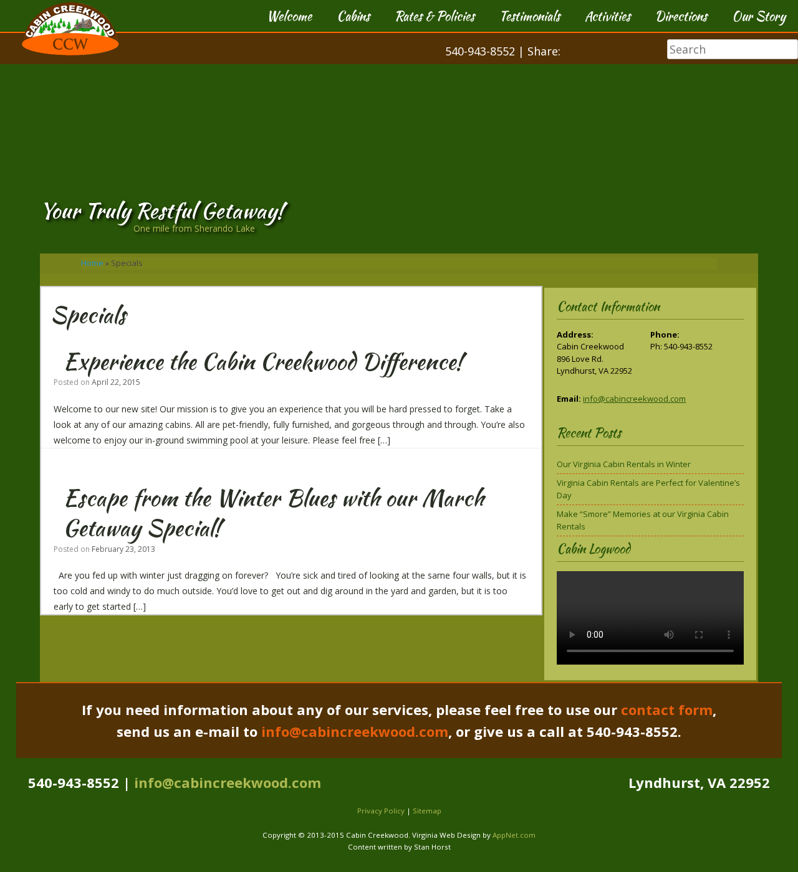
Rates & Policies (434, 16)
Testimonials (529, 16)
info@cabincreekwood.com (634, 398)
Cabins (353, 16)
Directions (681, 16)
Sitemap (427, 810)
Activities (607, 16)
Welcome (289, 16)
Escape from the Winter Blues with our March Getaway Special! (273, 512)
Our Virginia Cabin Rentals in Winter (624, 464)
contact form (667, 709)
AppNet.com (514, 835)
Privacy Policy (381, 810)
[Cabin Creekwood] (70, 61)
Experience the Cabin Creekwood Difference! (263, 361)
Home (92, 262)
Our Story (759, 16)
